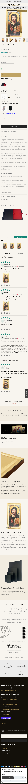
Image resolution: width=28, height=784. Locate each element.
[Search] (4, 4)
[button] (4, 52)
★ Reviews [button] (26, 393)
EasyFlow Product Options (11, 113)
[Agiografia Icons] (14, 5)
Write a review (20, 237)
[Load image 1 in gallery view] (14, 23)
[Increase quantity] (7, 120)
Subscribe (14, 740)
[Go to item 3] (19, 246)
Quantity (3, 118)
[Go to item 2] (12, 246)
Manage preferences (14, 780)
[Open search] (2, 257)
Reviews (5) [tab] (7, 253)
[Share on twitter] (7, 285)
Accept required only (20, 777)
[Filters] (5, 257)
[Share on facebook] (2, 285)
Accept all (8, 777)
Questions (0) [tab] (20, 253)
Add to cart (14, 126)
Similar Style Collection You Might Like (14, 401)
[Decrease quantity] (2, 120)
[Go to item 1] (5, 246)
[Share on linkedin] (9, 285)
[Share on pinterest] (4, 285)
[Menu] (1, 4)
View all (14, 403)
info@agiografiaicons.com (10, 690)
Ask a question (20, 240)
